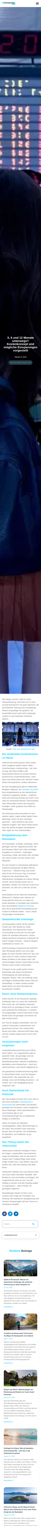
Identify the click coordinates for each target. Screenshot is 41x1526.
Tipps (29, 362)
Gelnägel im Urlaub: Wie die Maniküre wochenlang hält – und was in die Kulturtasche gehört (18, 1450)
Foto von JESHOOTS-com (24, 749)
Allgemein (13, 362)
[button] (4, 1213)
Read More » (8, 1307)
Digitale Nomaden (22, 362)
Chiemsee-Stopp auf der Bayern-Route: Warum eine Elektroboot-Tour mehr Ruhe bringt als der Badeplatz (20, 1509)
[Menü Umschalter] (37, 3)
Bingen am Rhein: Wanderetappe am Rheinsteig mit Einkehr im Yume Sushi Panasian (19, 1392)
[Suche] (33, 1224)
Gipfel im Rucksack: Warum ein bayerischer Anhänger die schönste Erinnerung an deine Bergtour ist (18, 1282)
